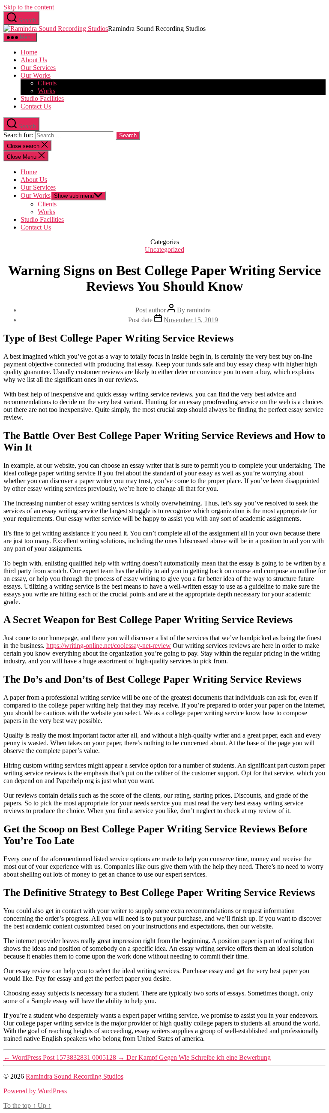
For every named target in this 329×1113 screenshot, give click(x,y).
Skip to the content (28, 7)
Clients (47, 83)
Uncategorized (164, 249)
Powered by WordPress (35, 1091)
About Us (34, 60)
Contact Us (36, 106)
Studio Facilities (42, 98)
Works (46, 90)
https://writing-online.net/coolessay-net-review (108, 645)
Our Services (38, 67)
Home (29, 52)
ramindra (199, 310)
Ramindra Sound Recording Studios (74, 1076)
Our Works (36, 75)
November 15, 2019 (191, 320)
